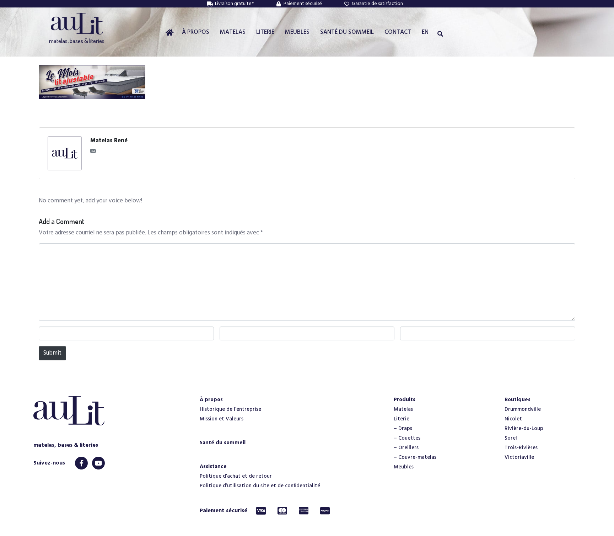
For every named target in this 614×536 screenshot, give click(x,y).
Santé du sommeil (223, 443)
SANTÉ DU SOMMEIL (347, 32)
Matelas (403, 409)
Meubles (404, 467)
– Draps (403, 428)
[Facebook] (81, 463)
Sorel (511, 438)
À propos (211, 400)
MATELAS (233, 32)
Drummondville (523, 409)
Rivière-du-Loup (524, 428)
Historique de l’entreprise (230, 409)
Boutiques (517, 400)
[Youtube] (98, 463)
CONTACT (397, 32)
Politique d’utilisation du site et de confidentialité (260, 486)
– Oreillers (406, 448)
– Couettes (407, 438)
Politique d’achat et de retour (236, 476)
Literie (401, 419)
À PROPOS (195, 32)
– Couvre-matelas (415, 457)
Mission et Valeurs (221, 419)
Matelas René (109, 140)
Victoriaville (519, 457)
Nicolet (513, 419)
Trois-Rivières (521, 448)
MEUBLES (297, 32)
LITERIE (265, 32)
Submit (52, 353)
